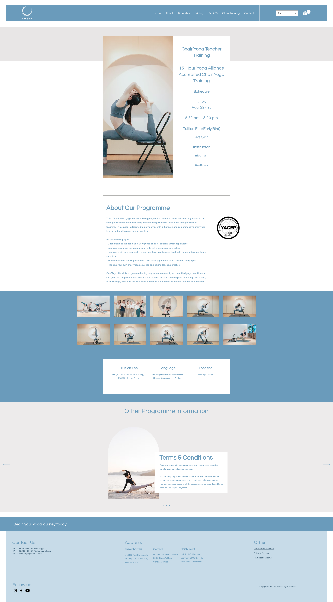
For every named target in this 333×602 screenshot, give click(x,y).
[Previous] (6, 465)
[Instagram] (14, 590)
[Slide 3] (169, 505)
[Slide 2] (166, 505)
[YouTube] (27, 590)
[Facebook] (21, 590)
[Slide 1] (163, 505)
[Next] (326, 465)
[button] (169, 13)
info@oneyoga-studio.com (29, 553)
